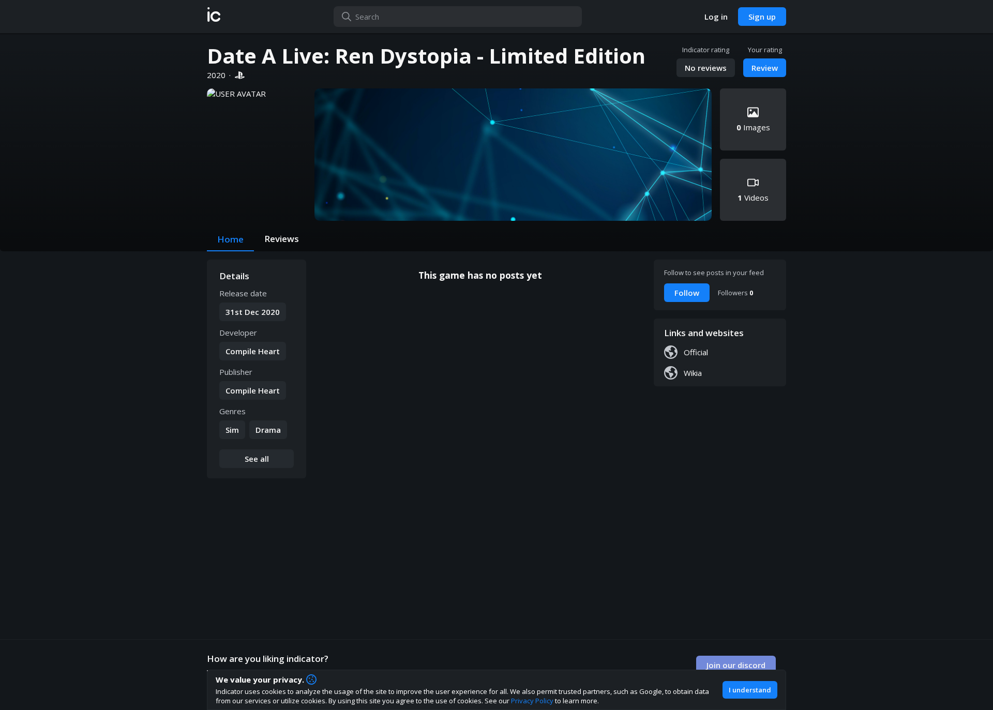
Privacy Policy (532, 700)
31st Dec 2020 (252, 312)
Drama (268, 430)
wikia (693, 373)
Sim (232, 430)
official (696, 352)
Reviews (281, 239)
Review (764, 68)
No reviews (706, 68)
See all (257, 459)
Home (230, 239)
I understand (750, 689)
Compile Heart (252, 351)
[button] (214, 16)
